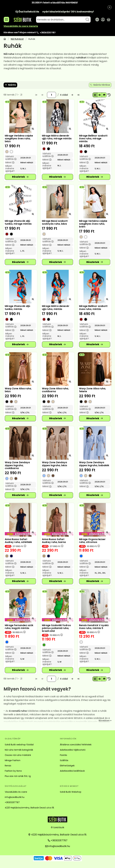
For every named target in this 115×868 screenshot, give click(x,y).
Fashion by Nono (13, 770)
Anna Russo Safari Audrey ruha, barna (54, 541)
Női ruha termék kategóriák (19, 749)
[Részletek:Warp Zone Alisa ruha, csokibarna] (57, 369)
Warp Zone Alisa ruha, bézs (18, 390)
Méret (10, 162)
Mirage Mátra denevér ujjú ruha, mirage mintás (57, 137)
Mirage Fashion (12, 760)
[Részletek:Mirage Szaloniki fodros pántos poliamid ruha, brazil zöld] (57, 606)
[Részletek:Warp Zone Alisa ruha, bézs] (20, 369)
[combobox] (63, 19)
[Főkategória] (5, 39)
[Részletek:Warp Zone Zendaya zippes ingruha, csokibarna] (20, 443)
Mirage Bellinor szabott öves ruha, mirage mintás (93, 138)
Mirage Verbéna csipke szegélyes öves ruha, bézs (19, 138)
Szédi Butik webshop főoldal (19, 744)
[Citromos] (81, 556)
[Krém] (11, 152)
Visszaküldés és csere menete (21, 26)
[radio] (95, 94)
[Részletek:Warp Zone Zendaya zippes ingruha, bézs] (57, 443)
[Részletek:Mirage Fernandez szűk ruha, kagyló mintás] (20, 606)
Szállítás (64, 760)
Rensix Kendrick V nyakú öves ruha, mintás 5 (94, 627)
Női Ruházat (17, 39)
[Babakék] (7, 478)
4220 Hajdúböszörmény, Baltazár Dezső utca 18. (29, 807)
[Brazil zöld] (44, 645)
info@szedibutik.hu (14, 797)
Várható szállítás (11, 158)
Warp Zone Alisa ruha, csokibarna (55, 390)
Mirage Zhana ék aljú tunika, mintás (17, 307)
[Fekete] (7, 402)
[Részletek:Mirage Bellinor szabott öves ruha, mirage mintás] (94, 116)
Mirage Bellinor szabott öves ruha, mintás (93, 307)
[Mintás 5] (81, 642)
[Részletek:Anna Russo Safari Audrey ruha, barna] (57, 520)
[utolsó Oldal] (78, 95)
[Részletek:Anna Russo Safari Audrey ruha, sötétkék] (20, 520)
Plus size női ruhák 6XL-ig (18, 776)
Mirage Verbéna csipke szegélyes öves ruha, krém (93, 223)
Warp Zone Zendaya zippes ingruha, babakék (94, 464)
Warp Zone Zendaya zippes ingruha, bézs (54, 464)
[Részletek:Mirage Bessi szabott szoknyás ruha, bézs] (57, 201)
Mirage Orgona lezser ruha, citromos (92, 541)
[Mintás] (44, 149)
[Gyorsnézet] (33, 129)
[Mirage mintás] (48, 149)
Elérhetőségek (67, 765)
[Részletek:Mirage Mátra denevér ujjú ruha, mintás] (57, 286)
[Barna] (7, 556)
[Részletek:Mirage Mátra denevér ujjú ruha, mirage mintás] (57, 116)
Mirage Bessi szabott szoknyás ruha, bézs (55, 222)
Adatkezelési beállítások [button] (72, 770)
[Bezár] (109, 7)
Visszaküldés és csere (16, 791)
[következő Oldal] (72, 95)
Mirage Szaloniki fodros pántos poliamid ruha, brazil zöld (56, 628)
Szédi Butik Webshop (70, 791)
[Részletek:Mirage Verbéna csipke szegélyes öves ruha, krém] (94, 201)
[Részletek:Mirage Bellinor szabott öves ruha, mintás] (94, 286)
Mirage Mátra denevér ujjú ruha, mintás (55, 307)
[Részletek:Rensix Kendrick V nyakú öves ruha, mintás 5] (94, 606)
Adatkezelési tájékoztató (73, 749)
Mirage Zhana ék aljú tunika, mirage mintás (18, 222)
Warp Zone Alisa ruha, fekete (92, 390)
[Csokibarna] (11, 402)
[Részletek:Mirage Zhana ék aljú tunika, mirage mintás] (20, 201)
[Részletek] (20, 177)
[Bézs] (7, 152)
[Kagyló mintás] (7, 642)
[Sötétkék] (11, 556)
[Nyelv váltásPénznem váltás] (97, 19)
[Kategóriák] (6, 19)
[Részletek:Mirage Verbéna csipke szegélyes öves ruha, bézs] (20, 116)
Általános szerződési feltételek (75, 744)
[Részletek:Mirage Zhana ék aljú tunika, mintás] (20, 286)
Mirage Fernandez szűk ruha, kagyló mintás (19, 627)
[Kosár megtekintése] (108, 19)
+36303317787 (48, 32)
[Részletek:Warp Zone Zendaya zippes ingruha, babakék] (94, 443)
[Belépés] (103, 19)
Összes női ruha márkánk (18, 755)
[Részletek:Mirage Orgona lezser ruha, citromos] (94, 520)
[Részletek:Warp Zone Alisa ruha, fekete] (94, 369)
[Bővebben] (104, 720)
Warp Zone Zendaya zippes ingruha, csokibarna (17, 465)
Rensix (8, 765)
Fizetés (63, 755)
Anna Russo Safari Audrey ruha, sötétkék (18, 541)
